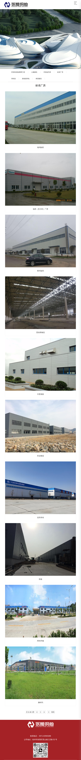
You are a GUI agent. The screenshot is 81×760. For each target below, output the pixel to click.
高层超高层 (47, 72)
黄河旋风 (40, 241)
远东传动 (40, 488)
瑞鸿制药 (40, 117)
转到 (52, 712)
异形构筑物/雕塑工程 (18, 72)
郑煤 (40, 549)
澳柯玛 (40, 673)
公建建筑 (34, 72)
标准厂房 (60, 72)
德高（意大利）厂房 (40, 179)
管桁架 (13, 78)
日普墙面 (40, 364)
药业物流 (40, 426)
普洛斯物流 (40, 302)
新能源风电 (25, 78)
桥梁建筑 (39, 78)
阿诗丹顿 (40, 611)
